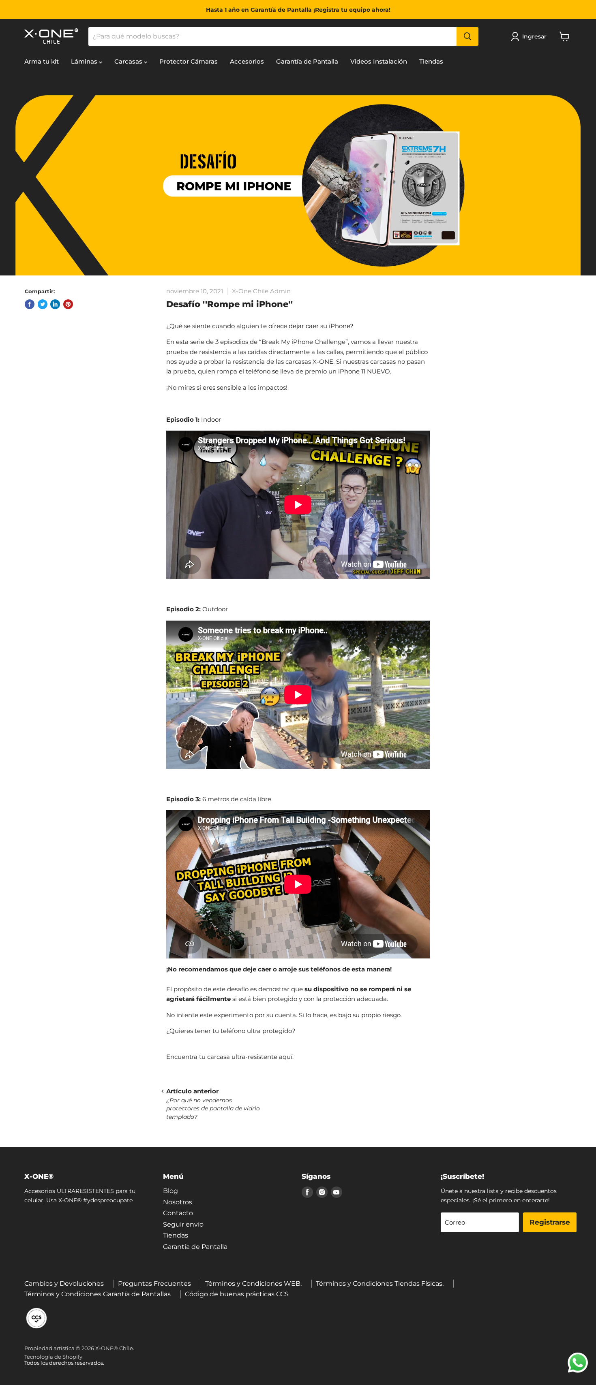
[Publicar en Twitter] (42, 304)
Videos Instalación (378, 61)
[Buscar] (467, 36)
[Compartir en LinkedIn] (55, 304)
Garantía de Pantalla (307, 61)
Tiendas (431, 61)
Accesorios (247, 61)
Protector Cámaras (188, 61)
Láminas (85, 61)
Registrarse (550, 1222)
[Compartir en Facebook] (29, 304)
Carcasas (129, 61)
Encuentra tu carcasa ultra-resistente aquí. (230, 1057)
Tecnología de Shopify (53, 1356)
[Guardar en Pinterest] (68, 304)
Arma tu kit (41, 61)
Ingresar (534, 36)
